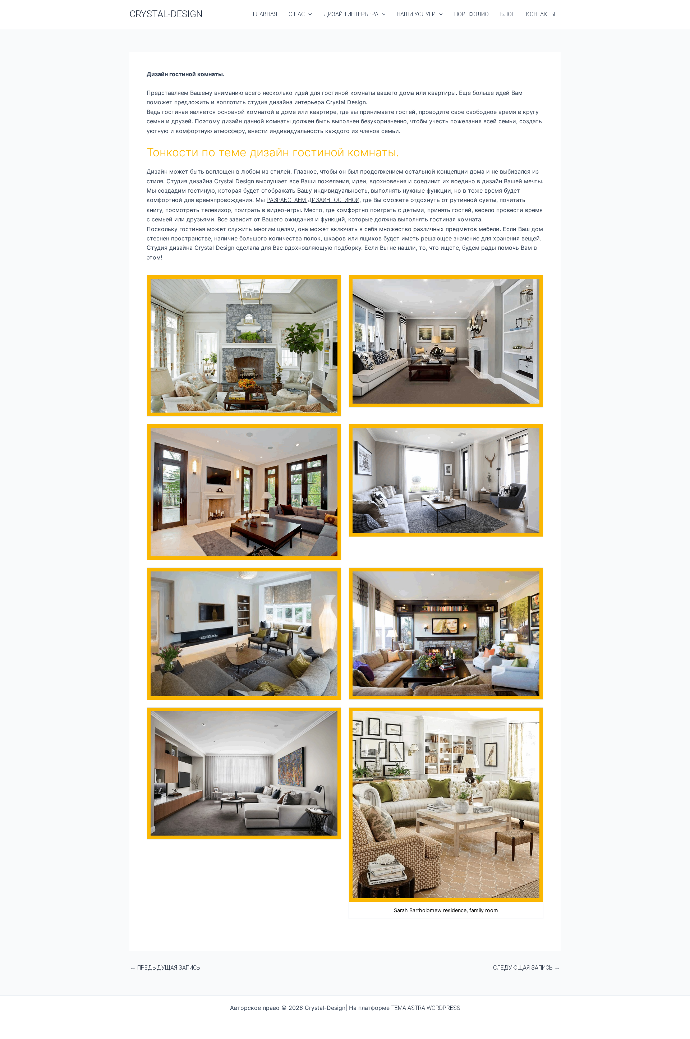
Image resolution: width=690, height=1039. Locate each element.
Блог (507, 14)
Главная (265, 14)
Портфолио (471, 14)
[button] (308, 14)
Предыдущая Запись (165, 968)
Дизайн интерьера (350, 14)
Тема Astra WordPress (425, 1007)
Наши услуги (416, 14)
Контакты (540, 14)
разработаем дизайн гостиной (313, 200)
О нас (297, 14)
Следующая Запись (526, 968)
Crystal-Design (166, 14)
